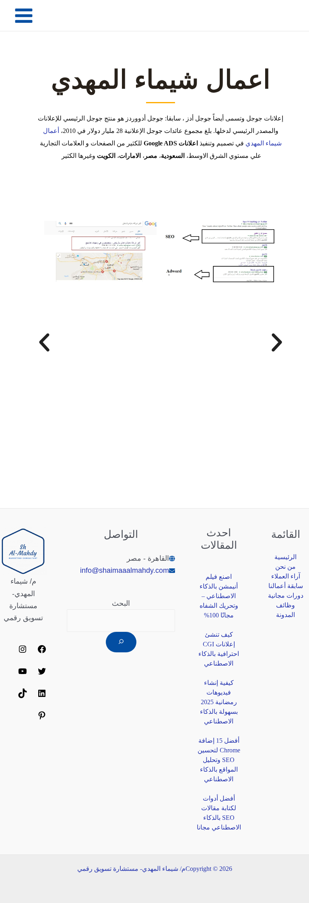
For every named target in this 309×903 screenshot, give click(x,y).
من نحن (285, 566)
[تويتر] (42, 673)
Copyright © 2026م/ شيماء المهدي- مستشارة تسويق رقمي (154, 868)
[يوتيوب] (22, 673)
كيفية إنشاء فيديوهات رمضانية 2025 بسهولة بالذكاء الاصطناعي (219, 702)
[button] (44, 343)
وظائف (285, 605)
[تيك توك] (22, 696)
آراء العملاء (285, 576)
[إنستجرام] (22, 651)
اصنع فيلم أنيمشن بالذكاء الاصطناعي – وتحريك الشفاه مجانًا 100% (219, 596)
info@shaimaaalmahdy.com (124, 570)
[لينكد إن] (42, 696)
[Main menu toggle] (23, 15)
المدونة (285, 614)
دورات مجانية (285, 595)
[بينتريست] (42, 718)
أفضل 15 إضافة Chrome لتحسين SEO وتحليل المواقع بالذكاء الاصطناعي (219, 759)
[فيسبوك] (42, 651)
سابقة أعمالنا (285, 585)
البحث (121, 603)
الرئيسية (285, 557)
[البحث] (121, 642)
